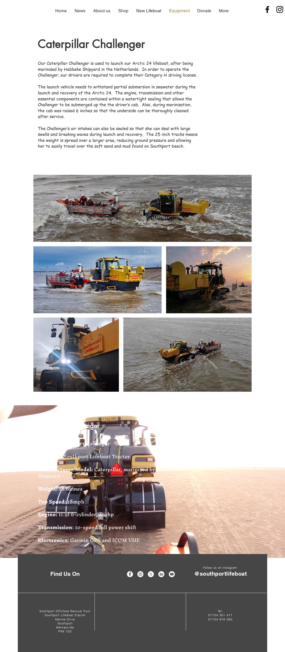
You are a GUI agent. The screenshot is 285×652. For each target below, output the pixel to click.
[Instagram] (279, 9)
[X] (151, 574)
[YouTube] (172, 574)
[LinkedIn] (161, 574)
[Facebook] (267, 9)
